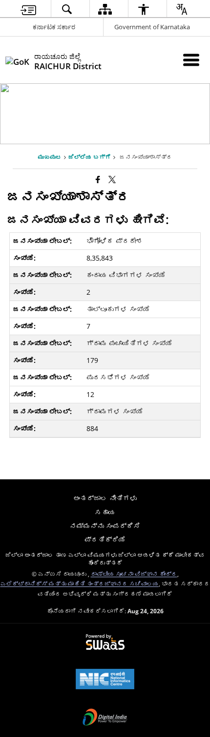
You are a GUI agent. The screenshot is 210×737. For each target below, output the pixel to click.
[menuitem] (28, 9)
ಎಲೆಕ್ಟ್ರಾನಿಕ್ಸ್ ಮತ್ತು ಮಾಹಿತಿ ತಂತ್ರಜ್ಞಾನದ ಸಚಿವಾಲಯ (79, 583)
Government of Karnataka (152, 26)
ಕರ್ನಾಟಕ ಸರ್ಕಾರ (54, 26)
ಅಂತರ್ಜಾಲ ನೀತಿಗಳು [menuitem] (105, 498)
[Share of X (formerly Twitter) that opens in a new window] (112, 179)
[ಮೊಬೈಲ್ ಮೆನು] (191, 59)
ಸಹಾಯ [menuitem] (105, 512)
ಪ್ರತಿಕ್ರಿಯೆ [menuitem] (105, 539)
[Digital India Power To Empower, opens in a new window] (105, 718)
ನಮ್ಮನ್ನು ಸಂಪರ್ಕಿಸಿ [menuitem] (105, 525)
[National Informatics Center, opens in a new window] (105, 680)
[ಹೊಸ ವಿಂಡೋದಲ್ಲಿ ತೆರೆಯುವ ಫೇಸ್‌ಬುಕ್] (98, 179)
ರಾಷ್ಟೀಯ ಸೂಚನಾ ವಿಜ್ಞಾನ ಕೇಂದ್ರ (134, 574)
